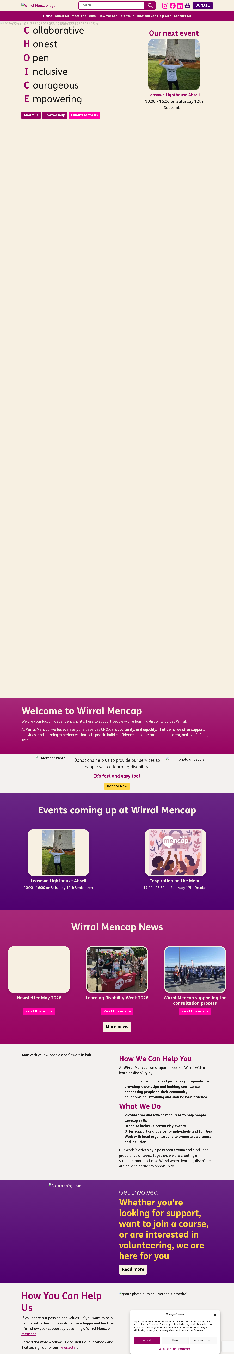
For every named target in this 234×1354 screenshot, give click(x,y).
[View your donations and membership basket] (187, 5)
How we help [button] (54, 115)
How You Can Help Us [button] (153, 16)
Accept (147, 1340)
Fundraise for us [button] (84, 115)
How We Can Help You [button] (115, 16)
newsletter (68, 1348)
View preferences (203, 1340)
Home (47, 16)
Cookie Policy (165, 1349)
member (28, 1334)
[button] (215, 1314)
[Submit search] (150, 5)
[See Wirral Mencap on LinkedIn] (180, 5)
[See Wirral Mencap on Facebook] (173, 5)
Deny (175, 1340)
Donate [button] (202, 5)
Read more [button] (133, 1269)
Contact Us (182, 16)
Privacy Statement (181, 1349)
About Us (62, 16)
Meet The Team (84, 16)
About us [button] (31, 115)
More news (117, 1027)
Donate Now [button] (117, 786)
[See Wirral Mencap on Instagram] (165, 5)
